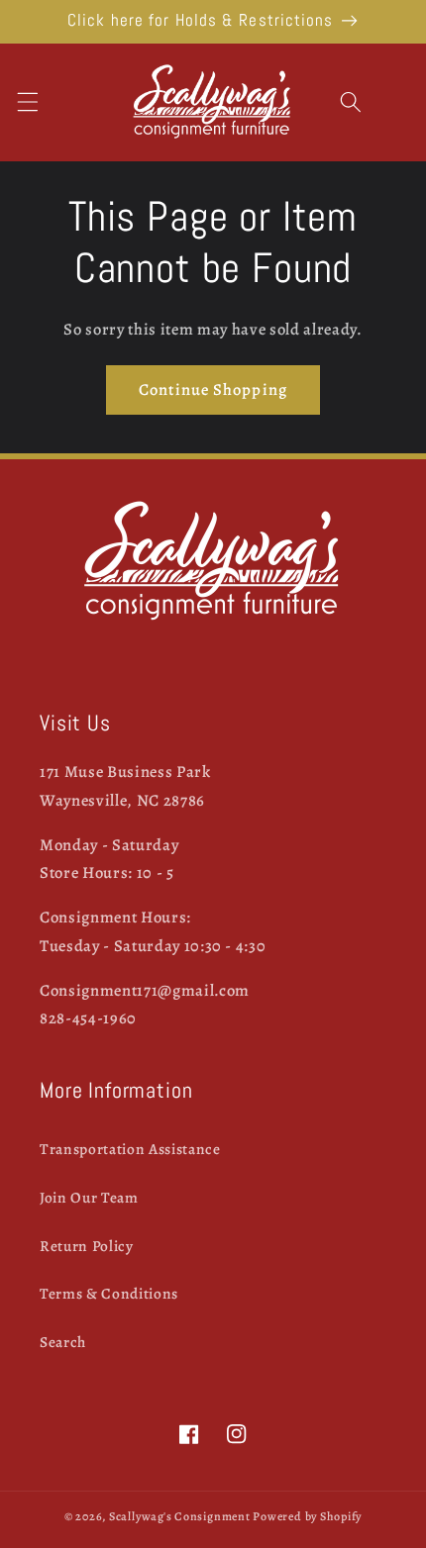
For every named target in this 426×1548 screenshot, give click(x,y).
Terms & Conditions (109, 1293)
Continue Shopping (213, 389)
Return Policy (87, 1245)
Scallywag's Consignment (180, 1516)
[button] (27, 102)
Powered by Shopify (307, 1516)
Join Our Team (89, 1197)
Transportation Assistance (130, 1148)
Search (63, 1341)
